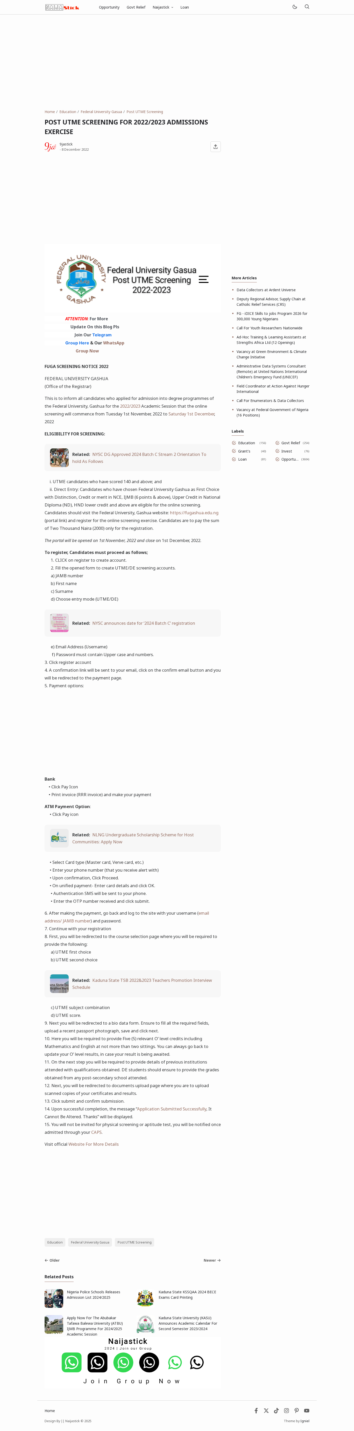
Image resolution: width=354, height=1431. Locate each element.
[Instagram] (286, 1411)
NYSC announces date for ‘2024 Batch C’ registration (143, 623)
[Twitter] (266, 1411)
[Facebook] (256, 1411)
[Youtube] (306, 1411)
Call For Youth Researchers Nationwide (269, 327)
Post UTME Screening (135, 1242)
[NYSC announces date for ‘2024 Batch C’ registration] (59, 631)
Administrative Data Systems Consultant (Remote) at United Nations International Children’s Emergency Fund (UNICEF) (272, 371)
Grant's (244, 451)
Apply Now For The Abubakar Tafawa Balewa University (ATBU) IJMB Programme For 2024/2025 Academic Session (95, 1326)
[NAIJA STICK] (63, 6)
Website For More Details (93, 1144)
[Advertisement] (177, 61)
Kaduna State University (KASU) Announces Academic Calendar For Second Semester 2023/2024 (188, 1323)
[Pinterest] (296, 1411)
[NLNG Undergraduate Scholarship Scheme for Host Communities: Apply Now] (59, 846)
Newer (210, 1260)
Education (55, 1242)
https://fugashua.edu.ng (194, 513)
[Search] (307, 7)
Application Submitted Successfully (171, 1109)
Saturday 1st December (191, 414)
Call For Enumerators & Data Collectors (270, 400)
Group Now (87, 351)
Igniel (304, 1421)
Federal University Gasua (90, 1242)
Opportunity (109, 7)
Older (54, 1260)
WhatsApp (113, 343)
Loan (184, 7)
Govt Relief (136, 7)
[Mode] (294, 7)
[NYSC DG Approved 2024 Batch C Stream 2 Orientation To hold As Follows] (59, 465)
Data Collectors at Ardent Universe (266, 289)
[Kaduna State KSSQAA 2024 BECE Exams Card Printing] (145, 1306)
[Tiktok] (277, 1411)
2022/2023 (130, 406)
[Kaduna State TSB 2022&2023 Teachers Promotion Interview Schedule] (59, 991)
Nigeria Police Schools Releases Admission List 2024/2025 (93, 1294)
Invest (286, 451)
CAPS (96, 1132)
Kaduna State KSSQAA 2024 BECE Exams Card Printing (187, 1294)
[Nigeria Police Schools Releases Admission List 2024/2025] (54, 1306)
